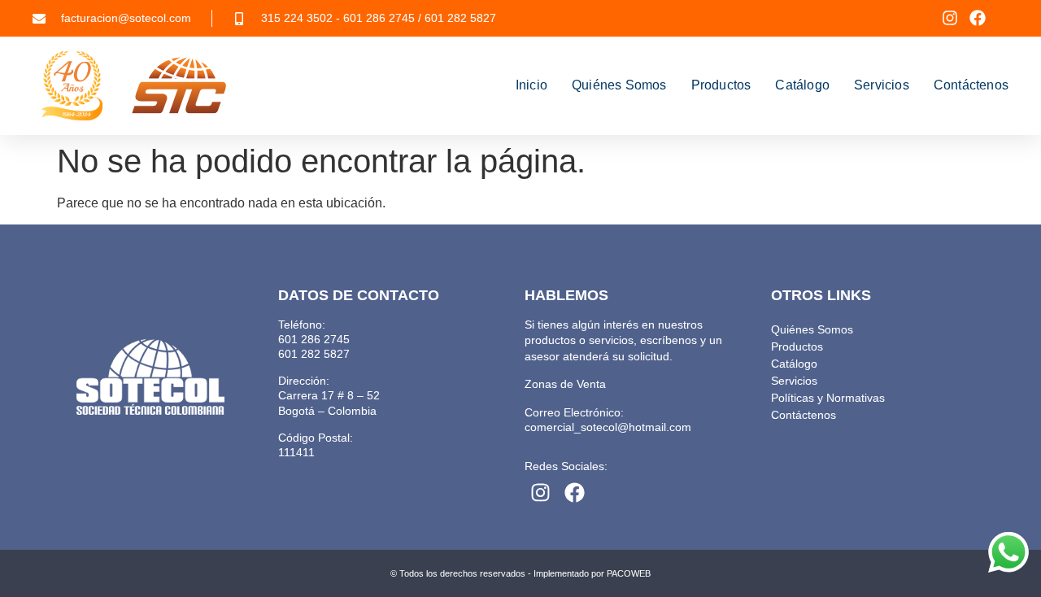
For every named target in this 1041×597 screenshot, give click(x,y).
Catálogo (802, 85)
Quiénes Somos (619, 85)
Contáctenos (971, 85)
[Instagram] (950, 18)
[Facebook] (978, 18)
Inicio (531, 85)
